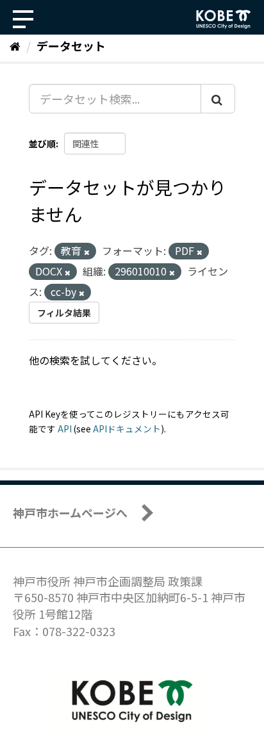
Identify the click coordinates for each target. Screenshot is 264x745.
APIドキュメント (127, 428)
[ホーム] (15, 45)
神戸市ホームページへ (70, 512)
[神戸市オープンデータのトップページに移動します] (223, 19)
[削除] (87, 252)
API (65, 428)
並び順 (42, 143)
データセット (71, 45)
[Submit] (218, 98)
